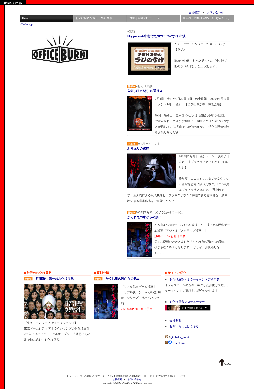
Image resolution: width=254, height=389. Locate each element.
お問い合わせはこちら (184, 326)
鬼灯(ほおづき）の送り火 (145, 91)
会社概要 (194, 12)
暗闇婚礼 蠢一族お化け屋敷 (55, 278)
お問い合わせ (215, 12)
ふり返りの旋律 (138, 148)
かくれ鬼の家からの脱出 (144, 217)
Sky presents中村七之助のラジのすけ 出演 (156, 36)
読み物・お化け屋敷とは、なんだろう (206, 18)
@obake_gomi (180, 337)
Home (25, 18)
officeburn (178, 343)
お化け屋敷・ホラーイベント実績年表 (194, 279)
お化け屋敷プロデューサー (145, 18)
